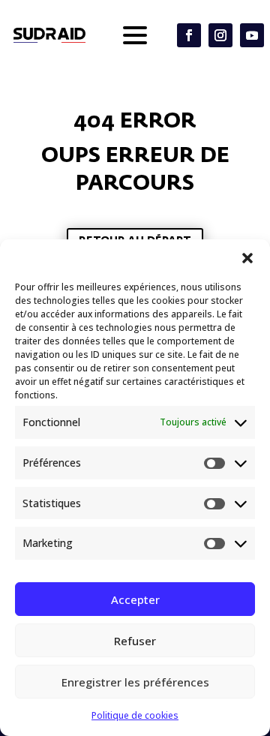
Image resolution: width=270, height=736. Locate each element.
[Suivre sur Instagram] (220, 35)
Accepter (135, 599)
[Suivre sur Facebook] (189, 35)
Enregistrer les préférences (135, 681)
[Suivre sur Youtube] (252, 35)
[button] (247, 258)
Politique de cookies (135, 715)
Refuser (135, 640)
